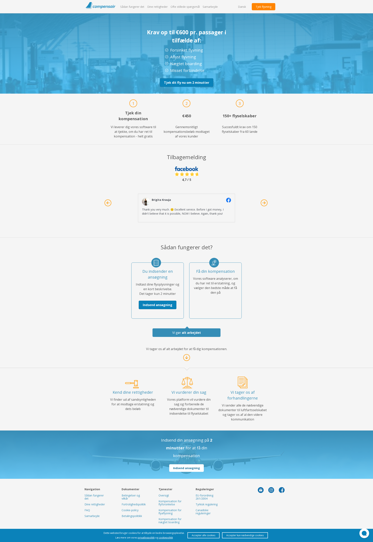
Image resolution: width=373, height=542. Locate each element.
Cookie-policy (130, 510)
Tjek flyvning (263, 7)
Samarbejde (210, 7)
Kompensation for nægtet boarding (170, 520)
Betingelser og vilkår (131, 497)
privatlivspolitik (146, 537)
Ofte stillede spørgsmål (185, 7)
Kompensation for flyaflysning (170, 511)
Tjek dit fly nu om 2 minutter (186, 82)
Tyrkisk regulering (207, 504)
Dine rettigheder (157, 7)
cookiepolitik (166, 537)
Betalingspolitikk (132, 516)
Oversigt (164, 495)
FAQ (87, 510)
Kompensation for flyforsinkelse (170, 502)
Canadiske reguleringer (203, 511)
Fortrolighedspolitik (134, 504)
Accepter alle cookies (203, 535)
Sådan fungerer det (132, 7)
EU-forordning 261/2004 (204, 497)
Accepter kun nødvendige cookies (245, 535)
